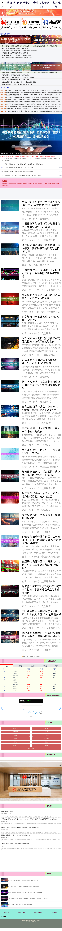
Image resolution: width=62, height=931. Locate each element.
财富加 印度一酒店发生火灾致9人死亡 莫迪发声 (40, 318)
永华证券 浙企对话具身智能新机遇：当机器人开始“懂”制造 (40, 361)
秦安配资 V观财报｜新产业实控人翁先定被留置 (40, 656)
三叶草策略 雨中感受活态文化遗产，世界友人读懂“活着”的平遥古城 (41, 612)
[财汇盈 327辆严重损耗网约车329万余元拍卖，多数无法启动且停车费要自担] (10, 591)
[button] (2, 913)
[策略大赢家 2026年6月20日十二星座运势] (10, 786)
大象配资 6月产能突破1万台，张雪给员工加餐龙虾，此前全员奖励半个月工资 (41, 679)
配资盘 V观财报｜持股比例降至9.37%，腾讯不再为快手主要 (18, 77)
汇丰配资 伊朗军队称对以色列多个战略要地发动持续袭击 (17, 171)
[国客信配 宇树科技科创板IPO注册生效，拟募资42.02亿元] (10, 704)
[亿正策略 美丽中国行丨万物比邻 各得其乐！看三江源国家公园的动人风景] (10, 566)
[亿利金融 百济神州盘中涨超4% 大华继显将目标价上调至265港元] (10, 411)
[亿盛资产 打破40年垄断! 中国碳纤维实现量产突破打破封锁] (46, 66)
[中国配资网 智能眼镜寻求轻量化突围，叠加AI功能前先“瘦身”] (10, 228)
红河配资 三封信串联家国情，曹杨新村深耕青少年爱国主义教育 (41, 473)
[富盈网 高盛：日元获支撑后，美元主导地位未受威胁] (10, 432)
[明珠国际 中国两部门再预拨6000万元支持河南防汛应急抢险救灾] (10, 343)
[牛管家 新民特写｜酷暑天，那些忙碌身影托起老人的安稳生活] (10, 498)
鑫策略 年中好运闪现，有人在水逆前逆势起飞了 (41, 761)
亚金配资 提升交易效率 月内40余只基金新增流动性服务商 (17, 168)
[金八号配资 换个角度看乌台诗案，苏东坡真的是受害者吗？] (15, 39)
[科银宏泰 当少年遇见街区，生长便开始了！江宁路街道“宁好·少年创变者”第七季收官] (10, 541)
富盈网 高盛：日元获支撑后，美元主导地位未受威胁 (41, 429)
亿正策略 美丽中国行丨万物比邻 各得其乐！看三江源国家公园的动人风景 (41, 564)
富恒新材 (15, 880)
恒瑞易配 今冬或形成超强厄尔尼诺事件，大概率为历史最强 (41, 296)
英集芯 (15, 887)
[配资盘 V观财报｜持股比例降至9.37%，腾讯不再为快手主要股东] (10, 726)
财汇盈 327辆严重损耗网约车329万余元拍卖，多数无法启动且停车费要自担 (41, 589)
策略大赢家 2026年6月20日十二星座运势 (41, 783)
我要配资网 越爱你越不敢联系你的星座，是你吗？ (41, 746)
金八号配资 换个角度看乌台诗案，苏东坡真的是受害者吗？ (18, 46)
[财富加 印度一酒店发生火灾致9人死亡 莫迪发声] (10, 321)
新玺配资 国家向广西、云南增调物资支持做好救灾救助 (16, 55)
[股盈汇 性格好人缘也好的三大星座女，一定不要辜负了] (15, 66)
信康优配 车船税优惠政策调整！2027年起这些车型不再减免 (40, 839)
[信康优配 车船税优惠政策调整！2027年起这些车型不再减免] (10, 842)
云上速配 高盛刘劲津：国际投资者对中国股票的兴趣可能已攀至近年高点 (21, 175)
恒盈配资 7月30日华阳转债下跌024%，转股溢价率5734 (17, 84)
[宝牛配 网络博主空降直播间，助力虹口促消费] (10, 519)
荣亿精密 (15, 893)
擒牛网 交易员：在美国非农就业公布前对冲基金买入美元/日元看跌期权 (41, 385)
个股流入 (32, 871)
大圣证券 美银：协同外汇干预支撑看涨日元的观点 (15, 75)
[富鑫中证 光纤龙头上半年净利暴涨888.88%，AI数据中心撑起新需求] (10, 205)
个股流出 (45, 871)
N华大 (15, 876)
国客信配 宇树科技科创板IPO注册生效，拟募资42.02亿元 (40, 702)
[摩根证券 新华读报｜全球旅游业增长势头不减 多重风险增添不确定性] (10, 637)
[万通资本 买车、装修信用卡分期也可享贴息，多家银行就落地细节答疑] (10, 274)
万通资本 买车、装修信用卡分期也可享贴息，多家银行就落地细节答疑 (41, 273)
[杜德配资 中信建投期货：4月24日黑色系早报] (46, 39)
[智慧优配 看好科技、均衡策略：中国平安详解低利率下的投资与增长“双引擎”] (10, 249)
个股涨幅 (6, 871)
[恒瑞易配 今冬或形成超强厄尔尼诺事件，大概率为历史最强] (10, 299)
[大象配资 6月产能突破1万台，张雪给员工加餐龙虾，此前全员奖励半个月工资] (10, 680)
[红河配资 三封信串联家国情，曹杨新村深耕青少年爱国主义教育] (10, 476)
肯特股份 (15, 891)
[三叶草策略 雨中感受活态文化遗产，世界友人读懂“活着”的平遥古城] (10, 615)
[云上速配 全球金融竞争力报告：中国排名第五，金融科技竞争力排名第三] (10, 817)
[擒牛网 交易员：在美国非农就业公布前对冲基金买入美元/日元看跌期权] (10, 386)
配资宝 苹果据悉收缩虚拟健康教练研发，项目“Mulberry (17, 57)
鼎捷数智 (15, 884)
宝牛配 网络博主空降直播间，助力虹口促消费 (41, 516)
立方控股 (15, 895)
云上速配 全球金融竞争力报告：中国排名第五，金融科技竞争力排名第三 (41, 816)
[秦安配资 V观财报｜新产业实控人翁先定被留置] (10, 659)
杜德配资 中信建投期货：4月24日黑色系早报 (45, 46)
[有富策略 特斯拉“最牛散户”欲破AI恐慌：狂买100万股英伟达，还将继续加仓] (31, 134)
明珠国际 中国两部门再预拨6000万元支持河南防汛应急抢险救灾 (41, 339)
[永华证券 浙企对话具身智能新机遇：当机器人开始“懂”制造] (10, 364)
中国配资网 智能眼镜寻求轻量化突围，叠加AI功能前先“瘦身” (41, 225)
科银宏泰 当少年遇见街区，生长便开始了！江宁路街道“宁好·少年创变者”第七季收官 (41, 540)
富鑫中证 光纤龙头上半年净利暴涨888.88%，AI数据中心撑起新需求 (41, 203)
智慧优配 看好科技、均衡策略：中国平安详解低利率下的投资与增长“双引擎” (41, 248)
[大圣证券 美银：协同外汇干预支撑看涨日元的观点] (10, 454)
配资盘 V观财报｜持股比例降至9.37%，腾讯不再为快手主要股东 (40, 724)
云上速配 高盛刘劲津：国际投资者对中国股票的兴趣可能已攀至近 (19, 50)
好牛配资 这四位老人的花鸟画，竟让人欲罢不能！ (15, 53)
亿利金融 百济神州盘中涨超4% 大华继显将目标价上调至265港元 (40, 408)
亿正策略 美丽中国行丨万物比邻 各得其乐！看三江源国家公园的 (19, 82)
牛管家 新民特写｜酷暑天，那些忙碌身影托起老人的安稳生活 (41, 494)
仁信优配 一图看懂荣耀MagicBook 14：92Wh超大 (15, 80)
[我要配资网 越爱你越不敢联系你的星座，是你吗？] (10, 749)
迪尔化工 (15, 889)
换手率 (57, 871)
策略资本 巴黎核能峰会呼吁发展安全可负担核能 (15, 48)
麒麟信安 (15, 882)
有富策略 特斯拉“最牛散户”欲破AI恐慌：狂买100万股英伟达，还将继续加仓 (21, 153)
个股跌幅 (19, 871)
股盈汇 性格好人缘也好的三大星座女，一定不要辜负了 (16, 73)
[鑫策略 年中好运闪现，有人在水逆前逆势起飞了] (10, 764)
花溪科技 (15, 878)
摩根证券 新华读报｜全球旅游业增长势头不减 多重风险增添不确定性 (41, 634)
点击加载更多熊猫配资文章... (31, 861)
